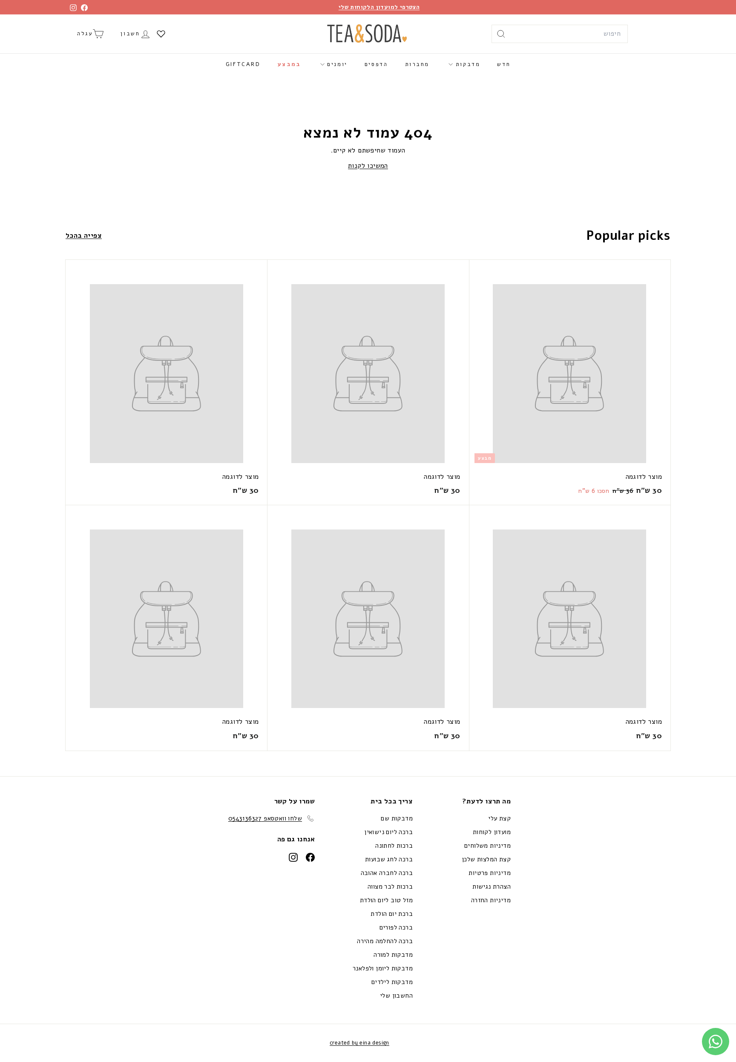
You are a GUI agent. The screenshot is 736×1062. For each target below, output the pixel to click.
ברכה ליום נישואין (388, 832)
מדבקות (466, 64)
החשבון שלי (396, 995)
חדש (503, 64)
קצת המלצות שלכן (486, 859)
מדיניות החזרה (491, 900)
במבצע (289, 64)
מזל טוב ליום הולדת (386, 900)
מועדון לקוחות (492, 832)
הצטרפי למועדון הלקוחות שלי (379, 7)
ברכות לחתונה (394, 845)
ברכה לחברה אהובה (387, 873)
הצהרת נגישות (491, 886)
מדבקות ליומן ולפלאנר (383, 968)
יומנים (336, 64)
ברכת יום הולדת (392, 913)
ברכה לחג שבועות (389, 859)
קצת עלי (499, 818)
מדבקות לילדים (392, 982)
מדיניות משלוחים (487, 845)
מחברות (417, 64)
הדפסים (376, 64)
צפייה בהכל (84, 235)
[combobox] (560, 34)
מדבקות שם (397, 818)
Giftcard (243, 64)
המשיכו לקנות (368, 165)
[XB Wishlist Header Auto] (161, 33)
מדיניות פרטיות (490, 873)
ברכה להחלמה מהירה (385, 941)
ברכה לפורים (396, 927)
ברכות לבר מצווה (390, 886)
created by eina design (359, 1043)
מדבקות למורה (393, 954)
